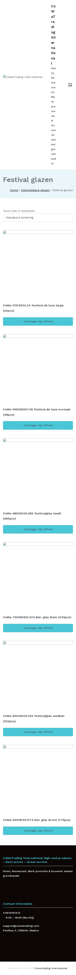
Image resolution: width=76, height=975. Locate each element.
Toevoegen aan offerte (38, 321)
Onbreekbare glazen (35, 190)
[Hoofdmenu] (70, 84)
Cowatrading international (50, 968)
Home (14, 190)
